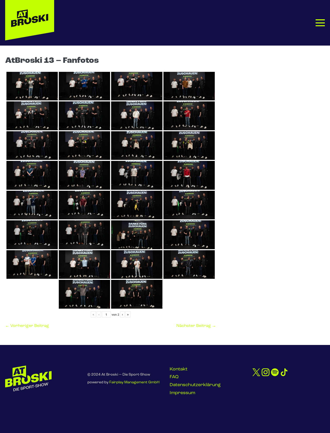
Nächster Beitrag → (196, 326)
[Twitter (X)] (256, 372)
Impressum (182, 393)
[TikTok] (284, 372)
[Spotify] (275, 372)
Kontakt (178, 369)
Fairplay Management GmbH (134, 382)
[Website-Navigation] (320, 22)
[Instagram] (265, 372)
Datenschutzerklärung (195, 385)
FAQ (174, 377)
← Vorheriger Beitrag (27, 326)
